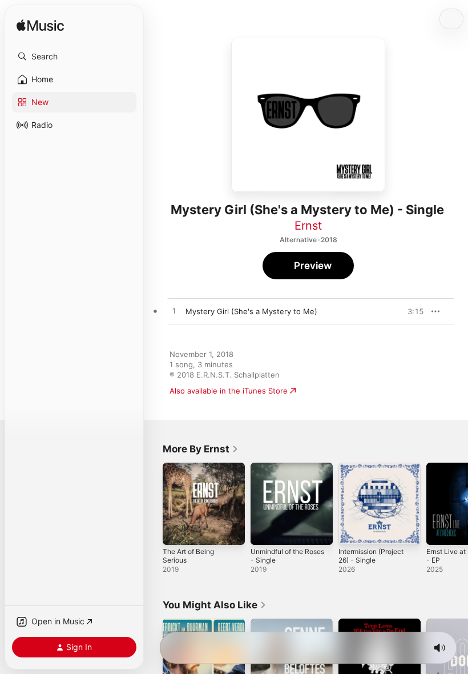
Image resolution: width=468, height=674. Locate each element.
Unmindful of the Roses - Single (287, 555)
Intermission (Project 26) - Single (371, 555)
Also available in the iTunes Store (229, 390)
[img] (40, 26)
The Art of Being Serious (188, 555)
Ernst (308, 225)
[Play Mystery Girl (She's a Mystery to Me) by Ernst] (174, 311)
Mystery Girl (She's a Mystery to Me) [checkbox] (251, 311)
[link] (201, 449)
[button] (74, 56)
